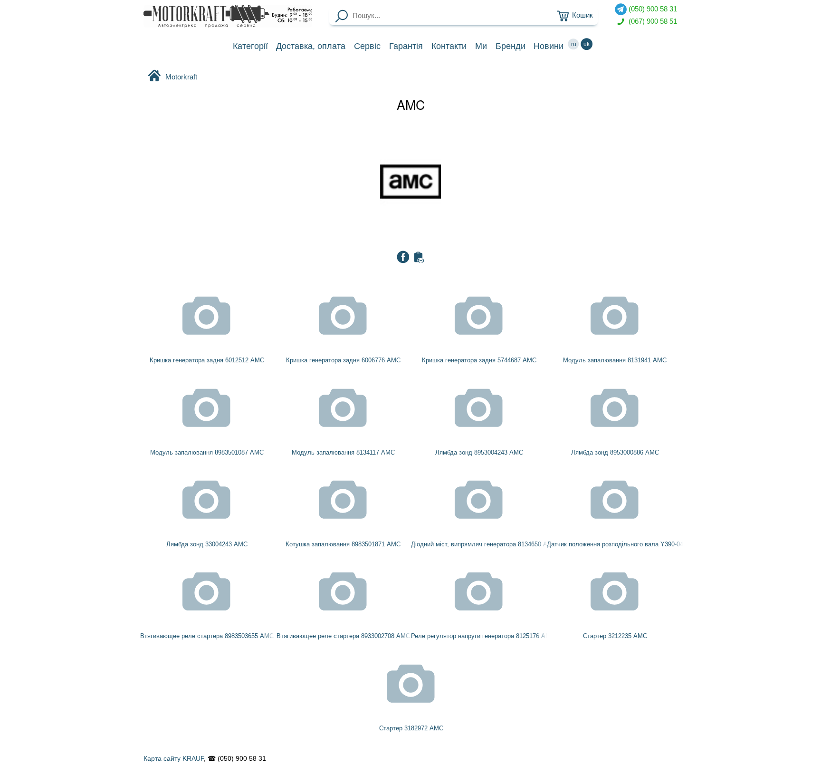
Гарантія (406, 46)
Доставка (310, 46)
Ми (481, 46)
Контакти (449, 46)
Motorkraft (181, 77)
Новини (548, 46)
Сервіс (367, 46)
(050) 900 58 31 (652, 9)
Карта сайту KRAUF (173, 758)
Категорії (250, 46)
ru (573, 44)
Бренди (510, 46)
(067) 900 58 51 (652, 21)
